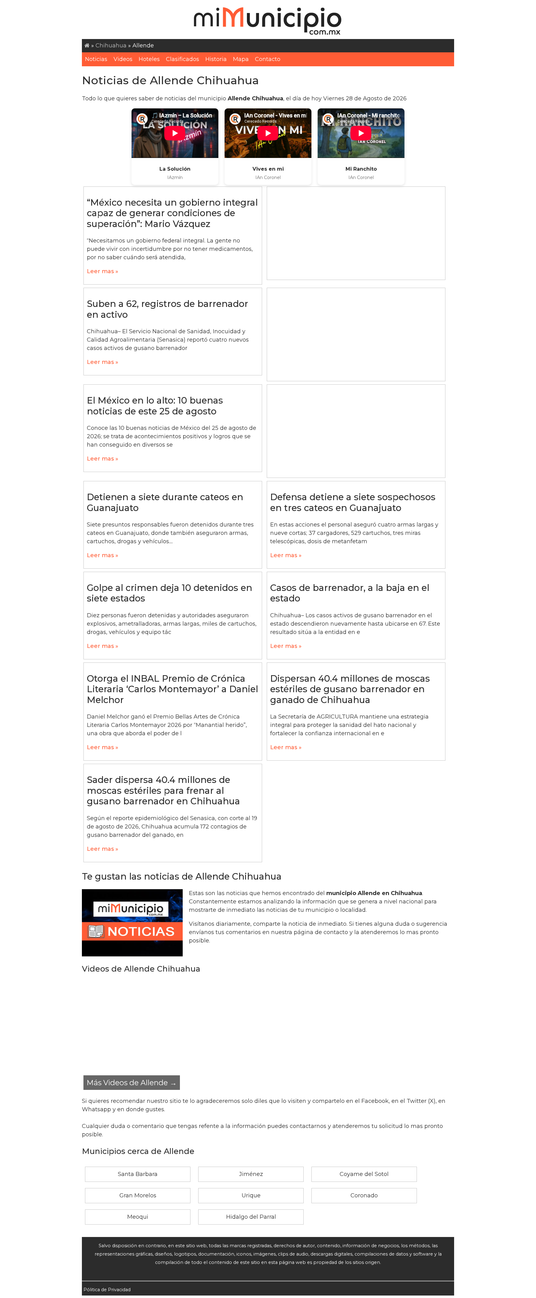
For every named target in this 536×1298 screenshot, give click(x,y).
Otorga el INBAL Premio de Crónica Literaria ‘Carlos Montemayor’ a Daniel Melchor (172, 689)
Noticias (96, 59)
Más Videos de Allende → (132, 1082)
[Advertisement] (356, 233)
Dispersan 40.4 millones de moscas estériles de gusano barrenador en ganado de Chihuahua (350, 689)
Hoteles (149, 59)
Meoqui (137, 1216)
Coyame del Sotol (364, 1174)
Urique (251, 1195)
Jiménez (251, 1174)
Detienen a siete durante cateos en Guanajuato (165, 502)
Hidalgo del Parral (251, 1216)
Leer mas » (102, 271)
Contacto (267, 59)
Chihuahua (111, 45)
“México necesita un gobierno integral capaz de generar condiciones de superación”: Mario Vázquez (172, 213)
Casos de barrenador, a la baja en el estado (349, 593)
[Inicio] (87, 45)
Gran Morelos (137, 1195)
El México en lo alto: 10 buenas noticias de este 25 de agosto (155, 406)
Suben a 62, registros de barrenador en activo (167, 309)
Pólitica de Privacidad (107, 1289)
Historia (216, 59)
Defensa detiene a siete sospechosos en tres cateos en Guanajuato (353, 502)
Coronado (364, 1195)
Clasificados (182, 59)
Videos (123, 59)
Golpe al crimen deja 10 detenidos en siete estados (169, 593)
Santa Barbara (138, 1174)
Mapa (241, 59)
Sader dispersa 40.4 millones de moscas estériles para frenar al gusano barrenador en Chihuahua (163, 790)
